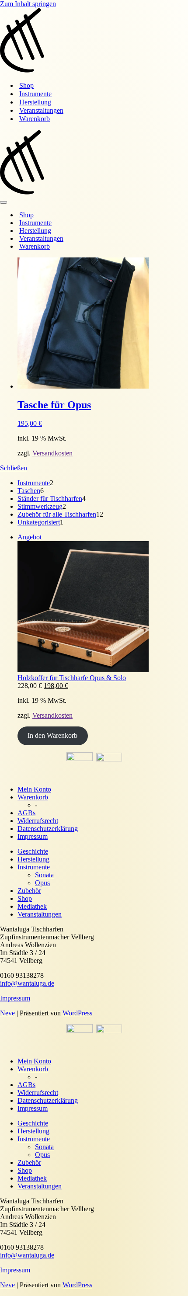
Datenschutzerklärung (47, 828)
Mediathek (32, 906)
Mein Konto (34, 789)
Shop (26, 85)
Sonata (44, 875)
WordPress (77, 1013)
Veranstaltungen (41, 110)
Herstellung (35, 102)
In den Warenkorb (52, 735)
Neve (7, 1013)
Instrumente (35, 93)
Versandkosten (52, 453)
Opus (42, 882)
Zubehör (29, 890)
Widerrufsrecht (37, 820)
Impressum (32, 836)
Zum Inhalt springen (28, 3)
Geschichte (32, 851)
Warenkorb (34, 118)
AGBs (26, 813)
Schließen (13, 468)
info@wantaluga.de (27, 983)
